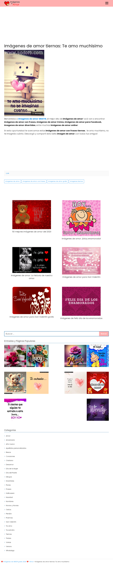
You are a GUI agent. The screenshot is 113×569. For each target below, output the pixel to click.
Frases (8, 489)
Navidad (9, 497)
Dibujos (9, 477)
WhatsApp (10, 550)
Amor (8, 436)
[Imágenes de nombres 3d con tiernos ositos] (15, 383)
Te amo (9, 526)
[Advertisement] (56, 25)
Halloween (10, 493)
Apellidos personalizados (16, 448)
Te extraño (10, 530)
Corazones (10, 456)
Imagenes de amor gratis (57, 181)
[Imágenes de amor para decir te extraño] (15, 410)
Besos (8, 452)
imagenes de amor (12, 181)
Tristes (8, 538)
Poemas (9, 518)
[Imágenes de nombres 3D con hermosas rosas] (75, 356)
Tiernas (9, 534)
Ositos (8, 509)
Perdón (9, 513)
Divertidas (10, 481)
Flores (8, 485)
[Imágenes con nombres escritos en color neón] (98, 410)
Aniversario (10, 440)
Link (7, 173)
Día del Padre (11, 473)
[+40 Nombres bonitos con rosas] (15, 356)
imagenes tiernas (76, 181)
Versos (9, 546)
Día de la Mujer (12, 468)
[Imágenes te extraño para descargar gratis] (37, 383)
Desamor (10, 464)
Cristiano (9, 460)
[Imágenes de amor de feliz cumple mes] (98, 356)
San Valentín (11, 522)
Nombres (9, 501)
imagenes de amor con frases (34, 181)
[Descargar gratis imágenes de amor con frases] (75, 383)
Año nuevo (10, 444)
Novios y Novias (12, 505)
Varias (8, 542)
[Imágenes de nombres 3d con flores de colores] (37, 356)
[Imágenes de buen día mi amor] (98, 383)
